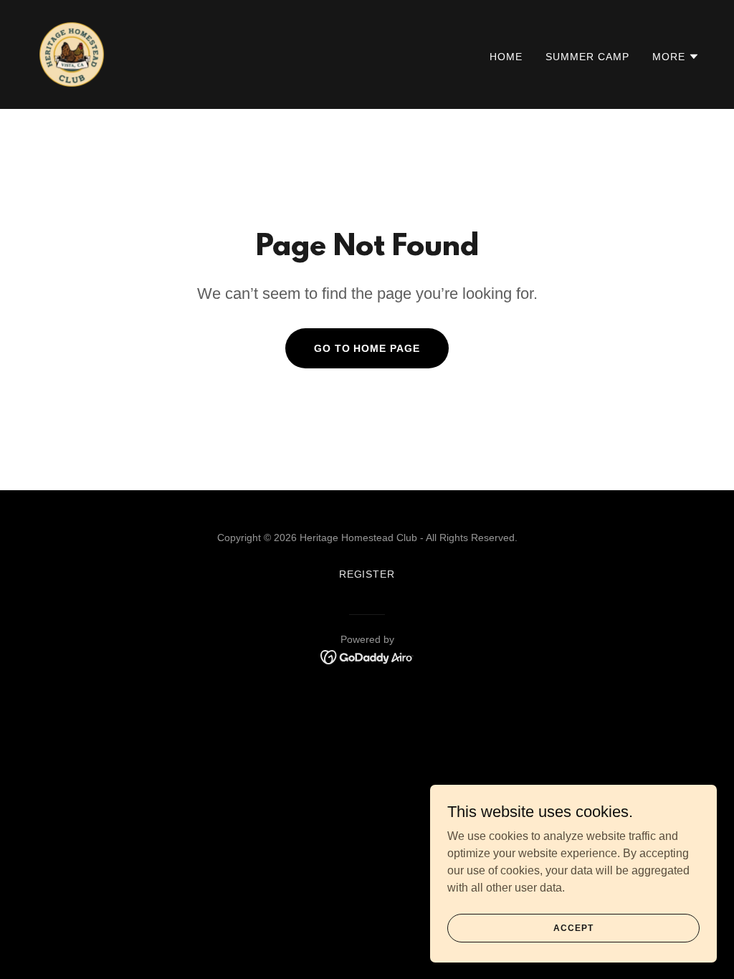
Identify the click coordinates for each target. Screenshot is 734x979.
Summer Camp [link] (587, 56)
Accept (573, 927)
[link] (71, 53)
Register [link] (367, 574)
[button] (676, 56)
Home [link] (506, 56)
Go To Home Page (367, 348)
